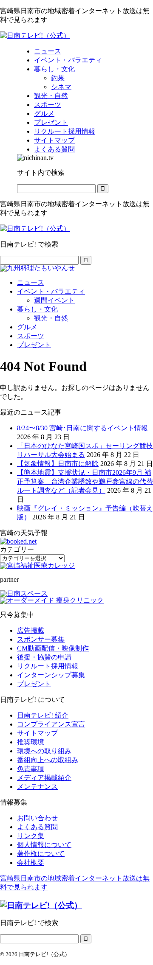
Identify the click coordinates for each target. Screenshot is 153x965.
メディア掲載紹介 (44, 777)
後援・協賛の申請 (44, 657)
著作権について (41, 853)
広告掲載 (30, 630)
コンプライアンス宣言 (51, 724)
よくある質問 (37, 826)
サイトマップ (37, 733)
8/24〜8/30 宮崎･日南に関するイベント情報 (82, 428)
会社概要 (30, 862)
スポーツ (30, 335)
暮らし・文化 (37, 309)
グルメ (27, 327)
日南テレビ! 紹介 (42, 715)
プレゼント (34, 344)
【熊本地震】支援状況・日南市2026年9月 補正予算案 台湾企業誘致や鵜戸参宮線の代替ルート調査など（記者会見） (85, 481)
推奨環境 (30, 742)
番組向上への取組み (47, 759)
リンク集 (30, 835)
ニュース (30, 282)
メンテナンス (37, 786)
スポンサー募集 (41, 639)
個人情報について (44, 844)
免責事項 (30, 768)
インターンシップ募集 (51, 675)
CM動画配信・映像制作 (53, 648)
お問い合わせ (37, 818)
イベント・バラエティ (51, 291)
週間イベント (54, 300)
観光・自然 (51, 318)
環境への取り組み (44, 751)
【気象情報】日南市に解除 (58, 463)
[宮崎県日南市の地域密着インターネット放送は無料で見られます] (35, 35)
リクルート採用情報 (47, 666)
